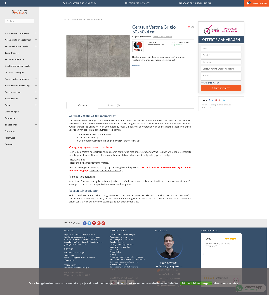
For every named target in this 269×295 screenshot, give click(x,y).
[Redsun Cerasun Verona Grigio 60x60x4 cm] (98, 57)
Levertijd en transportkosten (122, 244)
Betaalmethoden (117, 242)
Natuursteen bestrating (17, 85)
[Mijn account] (6, 3)
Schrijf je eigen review (162, 36)
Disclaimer (114, 249)
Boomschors (11, 118)
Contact (9, 144)
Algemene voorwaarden (120, 247)
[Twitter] (89, 223)
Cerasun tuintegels (14, 72)
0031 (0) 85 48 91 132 (72, 265)
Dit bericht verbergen (196, 283)
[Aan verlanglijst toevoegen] (189, 26)
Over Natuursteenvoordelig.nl (122, 234)
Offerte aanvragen (221, 87)
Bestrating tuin (13, 92)
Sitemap (113, 254)
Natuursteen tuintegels (17, 33)
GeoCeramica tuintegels (17, 66)
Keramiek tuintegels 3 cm (18, 39)
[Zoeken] (31, 19)
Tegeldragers (12, 52)
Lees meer (136, 66)
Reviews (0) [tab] (114, 105)
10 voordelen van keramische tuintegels (126, 257)
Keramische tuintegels (16, 46)
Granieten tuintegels (118, 264)
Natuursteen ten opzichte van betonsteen (127, 259)
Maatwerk (10, 137)
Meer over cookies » (226, 283)
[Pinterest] (94, 223)
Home (66, 19)
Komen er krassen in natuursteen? (124, 262)
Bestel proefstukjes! (139, 3)
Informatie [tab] (82, 105)
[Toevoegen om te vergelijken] (192, 26)
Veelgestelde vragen (118, 237)
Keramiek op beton (14, 59)
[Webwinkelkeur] (169, 260)
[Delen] (209, 100)
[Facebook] (85, 223)
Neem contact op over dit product (216, 105)
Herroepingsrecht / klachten (121, 239)
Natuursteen (11, 98)
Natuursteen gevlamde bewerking (124, 267)
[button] (36, 33)
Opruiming (10, 131)
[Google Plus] (99, 223)
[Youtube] (103, 223)
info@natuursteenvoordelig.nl (76, 267)
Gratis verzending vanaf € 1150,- (81, 3)
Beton (8, 105)
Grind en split (12, 111)
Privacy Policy (115, 252)
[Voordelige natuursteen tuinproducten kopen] (19, 11)
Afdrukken (206, 107)
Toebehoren (11, 124)
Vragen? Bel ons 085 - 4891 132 (197, 3)
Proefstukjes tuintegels (17, 79)
